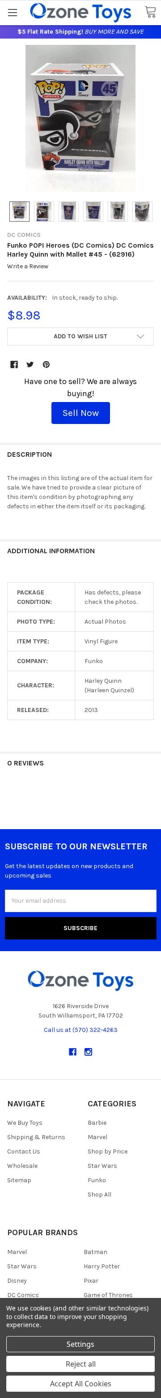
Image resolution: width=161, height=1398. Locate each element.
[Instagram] (88, 1052)
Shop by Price (107, 1151)
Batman (95, 1252)
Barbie (97, 1123)
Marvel (97, 1137)
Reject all (81, 1364)
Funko (97, 1180)
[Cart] (150, 12)
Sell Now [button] (81, 412)
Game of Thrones (108, 1295)
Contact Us (23, 1151)
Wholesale (22, 1166)
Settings (80, 1344)
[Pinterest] (46, 364)
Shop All (99, 1194)
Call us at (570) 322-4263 (81, 1030)
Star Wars (102, 1166)
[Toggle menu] (12, 12)
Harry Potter (102, 1266)
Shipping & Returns (36, 1137)
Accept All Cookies (80, 1384)
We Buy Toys (24, 1123)
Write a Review (27, 267)
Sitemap (19, 1180)
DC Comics (23, 1295)
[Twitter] (30, 364)
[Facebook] (14, 364)
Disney (17, 1280)
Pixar (91, 1280)
